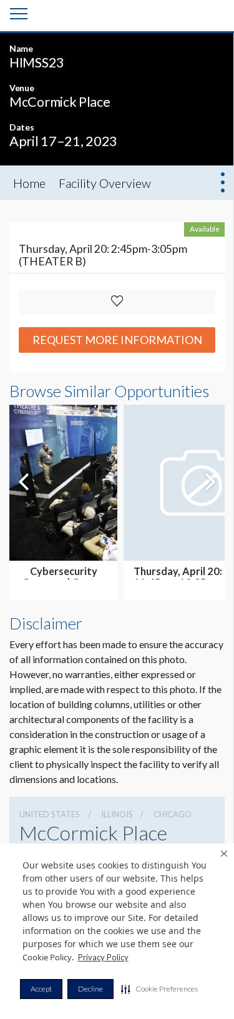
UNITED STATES (49, 814)
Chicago (173, 814)
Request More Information (117, 340)
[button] (159, 989)
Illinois (117, 814)
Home (29, 182)
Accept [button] (41, 988)
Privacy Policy (103, 957)
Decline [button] (90, 988)
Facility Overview (105, 182)
